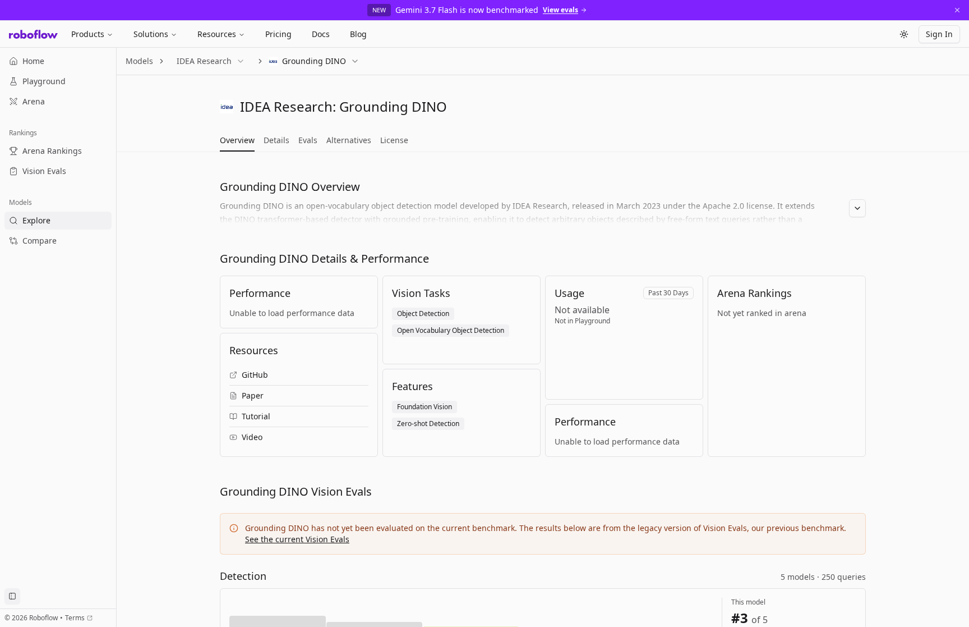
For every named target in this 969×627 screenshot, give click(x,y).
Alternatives (348, 140)
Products (87, 34)
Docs (321, 34)
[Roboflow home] (33, 34)
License (394, 140)
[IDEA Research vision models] (226, 106)
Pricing (278, 34)
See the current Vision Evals (297, 539)
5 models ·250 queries (823, 576)
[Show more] (857, 208)
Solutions (150, 34)
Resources (216, 34)
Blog (358, 34)
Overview (237, 140)
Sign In (939, 34)
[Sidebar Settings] (12, 596)
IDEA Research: (288, 106)
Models (139, 61)
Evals (307, 140)
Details (276, 140)
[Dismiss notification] (957, 10)
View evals (560, 10)
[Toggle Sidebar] (116, 337)
